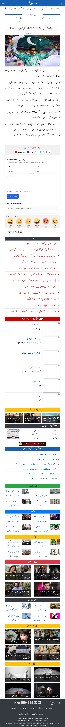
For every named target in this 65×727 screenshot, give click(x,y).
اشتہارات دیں (14, 708)
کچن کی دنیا (38, 396)
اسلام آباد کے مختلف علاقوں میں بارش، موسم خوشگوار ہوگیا (41, 495)
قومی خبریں (31, 486)
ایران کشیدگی (19, 18)
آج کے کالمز (36, 9)
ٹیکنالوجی (30, 600)
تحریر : (40, 357)
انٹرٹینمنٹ (31, 562)
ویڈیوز (21, 714)
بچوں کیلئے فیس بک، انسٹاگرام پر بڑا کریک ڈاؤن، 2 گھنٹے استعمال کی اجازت (41, 620)
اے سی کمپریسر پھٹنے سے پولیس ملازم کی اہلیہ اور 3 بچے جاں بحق (12, 505)
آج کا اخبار (44, 9)
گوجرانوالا (34, 435)
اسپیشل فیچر (21, 9)
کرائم (30, 663)
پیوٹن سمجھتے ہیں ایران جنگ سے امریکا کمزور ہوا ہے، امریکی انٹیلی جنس (12, 521)
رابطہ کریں (49, 708)
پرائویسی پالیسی (24, 708)
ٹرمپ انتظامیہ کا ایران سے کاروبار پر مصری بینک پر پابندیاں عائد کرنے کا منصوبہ (41, 531)
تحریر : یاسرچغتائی (37, 329)
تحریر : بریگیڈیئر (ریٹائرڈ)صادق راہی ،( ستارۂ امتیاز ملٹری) (29, 343)
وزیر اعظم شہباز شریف (46, 18)
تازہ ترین (51, 9)
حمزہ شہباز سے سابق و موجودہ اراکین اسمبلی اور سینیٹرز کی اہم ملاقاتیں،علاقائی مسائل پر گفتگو (36, 464)
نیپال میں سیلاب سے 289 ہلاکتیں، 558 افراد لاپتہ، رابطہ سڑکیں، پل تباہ (40, 469)
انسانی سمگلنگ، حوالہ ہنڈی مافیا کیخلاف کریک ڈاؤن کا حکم (44, 479)
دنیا (31, 511)
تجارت (30, 537)
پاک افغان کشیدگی (46, 21)
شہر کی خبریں (29, 9)
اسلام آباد (53, 435)
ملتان (35, 438)
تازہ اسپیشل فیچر (31, 410)
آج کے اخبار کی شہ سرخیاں (31, 449)
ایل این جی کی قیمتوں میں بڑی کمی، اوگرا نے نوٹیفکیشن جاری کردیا (12, 546)
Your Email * (36, 166)
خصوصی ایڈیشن (12, 9)
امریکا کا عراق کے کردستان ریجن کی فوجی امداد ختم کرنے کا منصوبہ (12, 531)
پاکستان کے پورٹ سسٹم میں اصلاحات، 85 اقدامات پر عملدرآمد (12, 556)
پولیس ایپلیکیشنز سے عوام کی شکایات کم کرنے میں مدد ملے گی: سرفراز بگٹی (12, 495)
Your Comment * (11, 176)
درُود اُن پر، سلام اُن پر (35, 367)
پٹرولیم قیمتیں (19, 21)
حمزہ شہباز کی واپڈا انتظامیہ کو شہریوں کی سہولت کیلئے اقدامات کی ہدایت (41, 556)
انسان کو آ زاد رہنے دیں (35, 325)
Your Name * (10, 166)
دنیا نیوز (27, 714)
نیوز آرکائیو (41, 708)
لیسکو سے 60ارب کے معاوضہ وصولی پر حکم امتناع (45, 454)
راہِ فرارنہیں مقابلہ (36, 381)
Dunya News (37, 714)
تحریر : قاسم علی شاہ (37, 385)
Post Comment (13, 196)
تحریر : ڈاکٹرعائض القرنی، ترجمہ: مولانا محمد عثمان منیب (30, 371)
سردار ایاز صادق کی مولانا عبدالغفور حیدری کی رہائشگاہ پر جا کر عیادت (41, 474)
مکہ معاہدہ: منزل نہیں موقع (34, 339)
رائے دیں (32, 708)
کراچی (54, 438)
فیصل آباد (34, 431)
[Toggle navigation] (61, 3)
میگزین (5, 9)
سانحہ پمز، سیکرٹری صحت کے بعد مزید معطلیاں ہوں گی (44, 459)
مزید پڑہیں (31, 238)
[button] (7, 417)
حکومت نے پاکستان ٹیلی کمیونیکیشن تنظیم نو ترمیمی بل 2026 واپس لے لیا (12, 610)
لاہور (54, 431)
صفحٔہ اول (58, 9)
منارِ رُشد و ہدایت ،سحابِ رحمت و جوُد (31, 353)
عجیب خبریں (30, 626)
